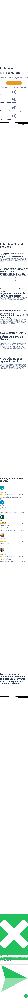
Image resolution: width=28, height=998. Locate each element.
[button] (1, 241)
